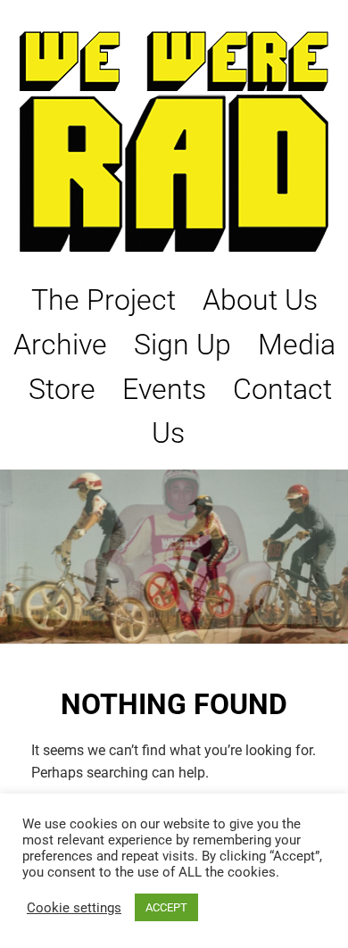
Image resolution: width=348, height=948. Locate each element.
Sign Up (182, 345)
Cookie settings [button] (74, 908)
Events (164, 389)
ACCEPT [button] (166, 907)
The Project (103, 300)
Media (297, 345)
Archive (60, 345)
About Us (260, 300)
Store (62, 389)
